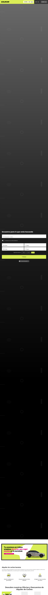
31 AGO (5, 249)
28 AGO (5, 245)
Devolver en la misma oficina (3, 240)
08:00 (28, 245)
